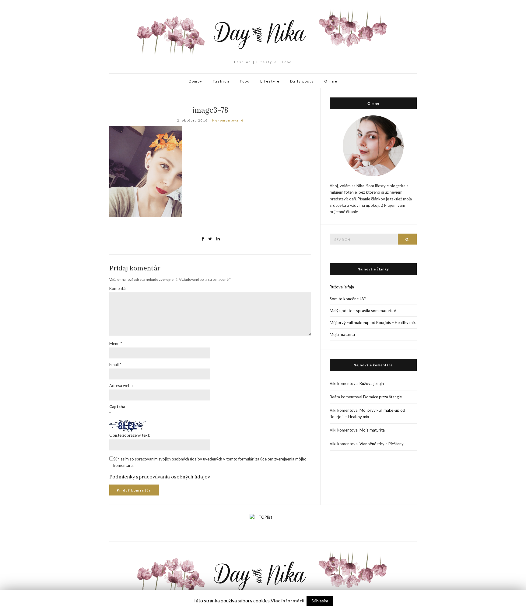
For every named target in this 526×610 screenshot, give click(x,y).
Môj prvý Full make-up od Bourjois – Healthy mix (373, 322)
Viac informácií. (288, 600)
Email (115, 364)
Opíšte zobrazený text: (129, 435)
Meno (115, 343)
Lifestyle (270, 81)
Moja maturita (342, 334)
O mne (331, 81)
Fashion (221, 81)
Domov (195, 81)
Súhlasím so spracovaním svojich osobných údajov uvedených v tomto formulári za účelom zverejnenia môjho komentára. (210, 462)
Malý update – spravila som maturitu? (363, 310)
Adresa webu (121, 385)
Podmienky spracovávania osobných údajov (159, 477)
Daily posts (302, 81)
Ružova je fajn (342, 286)
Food (245, 81)
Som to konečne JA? (348, 298)
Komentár (118, 288)
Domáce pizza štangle (382, 396)
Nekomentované (228, 120)
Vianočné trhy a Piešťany (381, 443)
